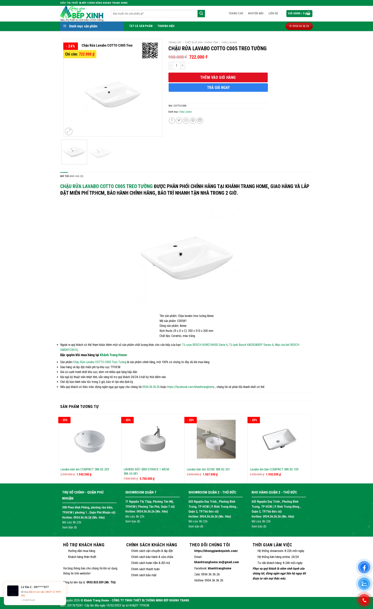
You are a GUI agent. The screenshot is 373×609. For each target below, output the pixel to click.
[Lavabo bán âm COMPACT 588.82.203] (89, 439)
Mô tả (64, 176)
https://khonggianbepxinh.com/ (216, 551)
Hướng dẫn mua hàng (81, 551)
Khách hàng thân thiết (82, 557)
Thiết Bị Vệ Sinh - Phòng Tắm (201, 42)
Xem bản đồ (69, 527)
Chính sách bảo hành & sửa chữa (152, 557)
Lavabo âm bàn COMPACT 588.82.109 (274, 469)
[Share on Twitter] (179, 120)
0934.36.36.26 (151, 387)
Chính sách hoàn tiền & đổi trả (150, 563)
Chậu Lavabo (229, 42)
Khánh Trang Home (113, 355)
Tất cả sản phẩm (141, 26)
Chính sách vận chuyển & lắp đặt (152, 551)
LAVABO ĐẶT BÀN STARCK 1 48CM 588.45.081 (146, 471)
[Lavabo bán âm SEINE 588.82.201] (216, 439)
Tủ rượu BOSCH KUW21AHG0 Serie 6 (205, 345)
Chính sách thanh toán (145, 569)
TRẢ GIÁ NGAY (218, 87)
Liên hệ (273, 13)
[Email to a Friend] (186, 120)
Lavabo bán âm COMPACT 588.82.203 (84, 469)
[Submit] (201, 13)
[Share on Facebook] (172, 120)
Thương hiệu (166, 26)
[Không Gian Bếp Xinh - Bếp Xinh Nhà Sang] (82, 13)
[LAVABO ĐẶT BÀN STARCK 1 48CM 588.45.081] (152, 439)
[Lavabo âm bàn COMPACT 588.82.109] (279, 439)
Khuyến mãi (256, 13)
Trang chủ (236, 13)
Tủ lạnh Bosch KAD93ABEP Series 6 (251, 345)
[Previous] (70, 87)
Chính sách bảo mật (143, 575)
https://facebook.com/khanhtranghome (190, 387)
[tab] (64, 176)
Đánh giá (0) (75, 176)
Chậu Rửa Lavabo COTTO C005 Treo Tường (106, 186)
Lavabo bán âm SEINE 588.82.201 (208, 469)
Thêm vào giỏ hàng (218, 77)
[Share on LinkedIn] (200, 120)
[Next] (155, 87)
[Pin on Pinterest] (193, 120)
